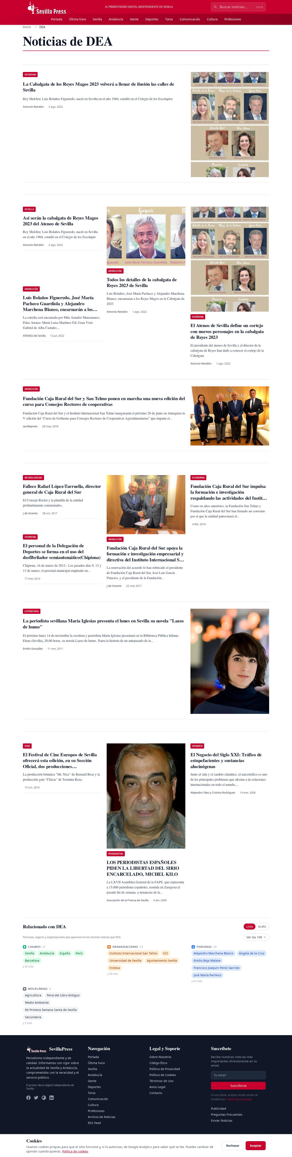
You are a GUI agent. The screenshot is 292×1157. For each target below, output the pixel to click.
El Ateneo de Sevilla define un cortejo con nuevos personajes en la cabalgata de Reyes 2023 (227, 331)
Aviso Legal (157, 1087)
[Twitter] (36, 1098)
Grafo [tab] (262, 926)
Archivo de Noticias (101, 1117)
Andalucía (116, 19)
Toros (169, 19)
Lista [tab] (249, 926)
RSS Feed (94, 1123)
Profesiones (232, 19)
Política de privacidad (239, 1099)
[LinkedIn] (51, 1098)
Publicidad (218, 1108)
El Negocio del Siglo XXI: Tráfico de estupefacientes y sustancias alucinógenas (226, 760)
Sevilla (97, 19)
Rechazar (232, 1146)
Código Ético (158, 1063)
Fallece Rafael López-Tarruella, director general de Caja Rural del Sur (62, 489)
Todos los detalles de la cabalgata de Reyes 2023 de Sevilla (142, 282)
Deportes (151, 19)
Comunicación (190, 19)
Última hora (77, 19)
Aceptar (255, 1146)
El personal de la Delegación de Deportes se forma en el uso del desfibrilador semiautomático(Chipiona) (61, 551)
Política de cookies (75, 1151)
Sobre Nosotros (160, 1057)
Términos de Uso (161, 1081)
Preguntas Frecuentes (226, 1114)
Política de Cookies (162, 1075)
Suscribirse (238, 1086)
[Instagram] (44, 1098)
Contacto (155, 1093)
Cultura (212, 19)
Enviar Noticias (221, 1120)
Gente (134, 19)
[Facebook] (28, 1098)
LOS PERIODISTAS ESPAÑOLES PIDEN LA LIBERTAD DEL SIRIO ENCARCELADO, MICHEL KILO (143, 868)
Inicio (27, 27)
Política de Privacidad (164, 1069)
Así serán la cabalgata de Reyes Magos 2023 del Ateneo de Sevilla (60, 220)
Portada (56, 19)
